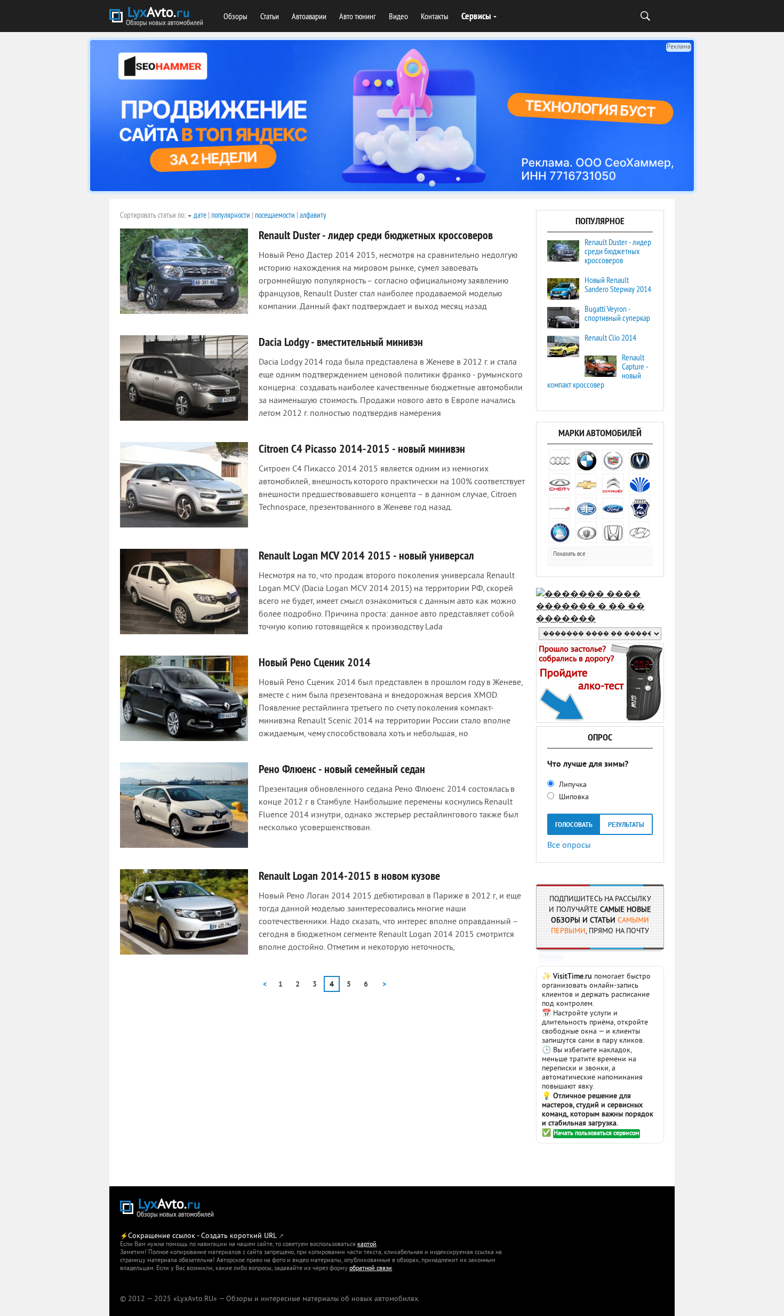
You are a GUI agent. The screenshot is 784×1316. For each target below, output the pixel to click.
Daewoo (639, 484)
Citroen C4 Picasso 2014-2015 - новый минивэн (362, 448)
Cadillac (612, 460)
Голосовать (574, 825)
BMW (586, 460)
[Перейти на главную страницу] (168, 1209)
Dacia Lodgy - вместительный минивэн (341, 341)
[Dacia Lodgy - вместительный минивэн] (184, 378)
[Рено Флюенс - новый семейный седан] (184, 805)
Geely (559, 532)
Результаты (626, 825)
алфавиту (313, 215)
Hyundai (639, 532)
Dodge (559, 508)
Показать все (569, 554)
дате (200, 215)
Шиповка (573, 797)
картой (367, 1245)
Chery (559, 484)
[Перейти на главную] (157, 17)
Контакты (435, 16)
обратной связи (370, 1269)
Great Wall (586, 532)
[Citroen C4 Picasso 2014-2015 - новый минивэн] (184, 484)
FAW (586, 508)
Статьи (269, 16)
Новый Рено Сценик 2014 (315, 662)
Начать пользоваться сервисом (596, 1134)
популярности (230, 215)
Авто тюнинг (357, 16)
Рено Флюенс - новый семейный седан (342, 768)
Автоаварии (309, 16)
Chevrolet (586, 484)
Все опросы (569, 844)
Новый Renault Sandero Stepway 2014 (618, 284)
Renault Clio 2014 (610, 337)
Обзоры (235, 16)
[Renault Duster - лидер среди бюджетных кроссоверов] (184, 271)
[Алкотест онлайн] (600, 720)
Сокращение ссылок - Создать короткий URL (202, 1236)
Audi (559, 460)
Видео (398, 16)
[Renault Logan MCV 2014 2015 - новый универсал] (184, 591)
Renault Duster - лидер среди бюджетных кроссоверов (376, 234)
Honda (612, 532)
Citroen (612, 484)
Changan (639, 460)
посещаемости (275, 215)
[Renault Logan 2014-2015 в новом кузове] (184, 912)
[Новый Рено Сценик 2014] (184, 698)
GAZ (639, 508)
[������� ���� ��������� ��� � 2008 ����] (600, 619)
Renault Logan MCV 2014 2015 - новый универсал (366, 555)
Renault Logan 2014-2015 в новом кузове (349, 875)
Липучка (572, 785)
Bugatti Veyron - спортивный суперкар (617, 313)
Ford (612, 508)
